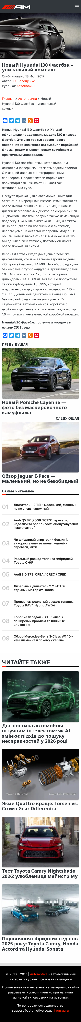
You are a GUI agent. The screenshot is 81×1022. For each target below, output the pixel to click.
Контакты (61, 1010)
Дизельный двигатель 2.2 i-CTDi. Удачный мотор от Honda (40, 588)
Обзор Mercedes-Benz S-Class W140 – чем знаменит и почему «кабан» (43, 638)
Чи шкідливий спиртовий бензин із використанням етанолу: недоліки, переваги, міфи (41, 543)
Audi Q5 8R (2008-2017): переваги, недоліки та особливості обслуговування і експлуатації (46, 524)
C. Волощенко (24, 81)
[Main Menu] (77, 6)
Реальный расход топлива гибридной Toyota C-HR (43, 560)
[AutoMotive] (16, 6)
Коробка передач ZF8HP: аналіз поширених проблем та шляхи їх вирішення (39, 620)
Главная (8, 99)
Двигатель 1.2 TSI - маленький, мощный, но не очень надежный (45, 506)
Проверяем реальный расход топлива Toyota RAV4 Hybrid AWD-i (44, 603)
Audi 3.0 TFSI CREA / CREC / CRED (40, 574)
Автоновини (26, 86)
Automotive (38, 974)
